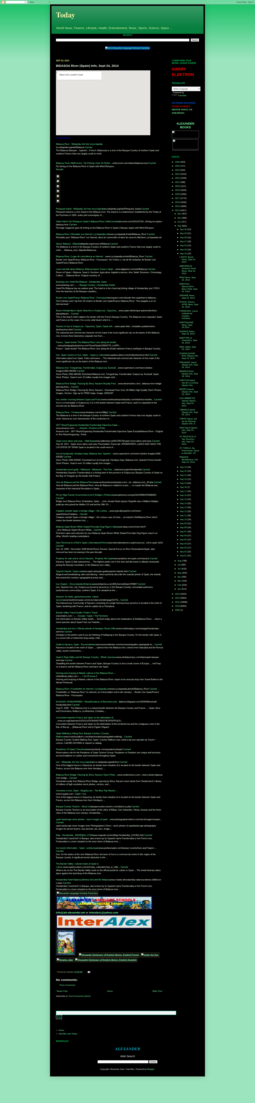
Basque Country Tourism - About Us (73, 806)
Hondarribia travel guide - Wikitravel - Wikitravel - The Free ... (85, 469)
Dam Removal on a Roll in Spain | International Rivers (82, 542)
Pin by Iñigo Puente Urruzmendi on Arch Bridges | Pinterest (84, 495)
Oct (179, 222)
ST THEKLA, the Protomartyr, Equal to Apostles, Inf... (189, 450)
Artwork (83, 428)
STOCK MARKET (181, 106)
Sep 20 (183, 479)
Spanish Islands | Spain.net (69, 571)
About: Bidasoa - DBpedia (68, 243)
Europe (81, 616)
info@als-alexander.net (71, 912)
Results (59, 169)
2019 (177, 190)
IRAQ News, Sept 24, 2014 (187, 278)
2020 (177, 186)
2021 (177, 182)
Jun (180, 569)
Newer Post (62, 991)
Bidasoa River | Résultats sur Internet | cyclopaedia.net (82, 234)
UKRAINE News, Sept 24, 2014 (187, 296)
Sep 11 (183, 515)
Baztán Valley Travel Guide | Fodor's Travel (76, 612)
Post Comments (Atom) (80, 996)
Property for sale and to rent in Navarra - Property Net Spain (84, 558)
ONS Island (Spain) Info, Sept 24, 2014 (188, 430)
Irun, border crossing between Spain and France (79, 399)
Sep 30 (183, 229)
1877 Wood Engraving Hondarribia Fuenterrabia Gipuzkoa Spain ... (88, 425)
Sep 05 (183, 539)
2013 (177, 594)
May (180, 573)
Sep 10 (183, 519)
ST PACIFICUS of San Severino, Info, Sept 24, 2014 (187, 440)
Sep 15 (183, 499)
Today (65, 14)
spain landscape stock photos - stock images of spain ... (83, 819)
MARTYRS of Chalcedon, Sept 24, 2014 (188, 340)
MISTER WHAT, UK (182, 109)
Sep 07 (183, 531)
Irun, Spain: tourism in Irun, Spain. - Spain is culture (80, 355)
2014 (177, 210)
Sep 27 (183, 241)
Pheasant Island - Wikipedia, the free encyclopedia (80, 209)
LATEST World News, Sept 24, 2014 (187, 259)
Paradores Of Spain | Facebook (71, 749)
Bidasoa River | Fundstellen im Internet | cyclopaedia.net (83, 689)
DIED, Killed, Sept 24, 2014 (187, 348)
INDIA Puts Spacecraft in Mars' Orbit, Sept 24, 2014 (188, 287)
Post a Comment (67, 985)
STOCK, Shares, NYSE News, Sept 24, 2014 (188, 304)
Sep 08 (183, 527)
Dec (180, 214)
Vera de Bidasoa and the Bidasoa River (75, 482)
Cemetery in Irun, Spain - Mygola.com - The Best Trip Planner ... (87, 790)
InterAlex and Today (68, 1034)
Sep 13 (183, 507)
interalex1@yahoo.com (103, 912)
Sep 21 (183, 475)
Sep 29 (183, 233)
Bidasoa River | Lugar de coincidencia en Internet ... (80, 256)
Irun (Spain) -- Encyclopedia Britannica (74, 584)
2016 (177, 202)
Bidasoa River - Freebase (68, 412)
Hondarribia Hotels (106, 285)
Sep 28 (183, 237)
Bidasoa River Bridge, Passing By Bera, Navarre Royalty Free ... (87, 383)
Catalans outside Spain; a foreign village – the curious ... (82, 511)
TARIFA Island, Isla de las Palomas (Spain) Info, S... (188, 421)
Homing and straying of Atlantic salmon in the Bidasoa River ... (86, 673)
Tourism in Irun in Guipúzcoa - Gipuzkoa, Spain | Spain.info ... (85, 326)
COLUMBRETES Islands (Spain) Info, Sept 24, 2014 (187, 402)
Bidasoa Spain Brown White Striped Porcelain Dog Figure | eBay (87, 526)
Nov (180, 218)
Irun (84, 794)
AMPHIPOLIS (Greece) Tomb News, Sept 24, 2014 (187, 270)
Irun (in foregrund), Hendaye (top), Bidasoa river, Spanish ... (84, 453)
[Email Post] (88, 972)
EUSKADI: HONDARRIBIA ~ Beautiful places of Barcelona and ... (87, 701)
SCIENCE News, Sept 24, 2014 (187, 332)
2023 (177, 174)
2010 (177, 606)
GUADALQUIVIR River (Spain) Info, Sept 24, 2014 (189, 356)
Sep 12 (183, 511)
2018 (177, 194)
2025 (177, 166)
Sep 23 (183, 467)
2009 (177, 610)
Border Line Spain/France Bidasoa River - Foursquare (82, 297)
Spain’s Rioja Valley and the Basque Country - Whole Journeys (86, 657)
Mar (180, 581)
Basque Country (87, 285)
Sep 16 (183, 495)
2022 (177, 178)
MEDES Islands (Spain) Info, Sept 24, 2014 (188, 391)
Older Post (157, 991)
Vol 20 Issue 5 (90, 676)
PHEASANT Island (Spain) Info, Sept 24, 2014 (188, 365)
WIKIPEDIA (178, 113)
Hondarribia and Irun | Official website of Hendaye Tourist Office (86, 628)
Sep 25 (183, 249)
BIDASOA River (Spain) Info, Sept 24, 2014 (188, 373)
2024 (177, 170)
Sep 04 (183, 543)
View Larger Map (63, 138)
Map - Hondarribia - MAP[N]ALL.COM (74, 835)
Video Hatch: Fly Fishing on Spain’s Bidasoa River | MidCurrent (86, 221)
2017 (177, 198)
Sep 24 (183, 253)
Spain (90, 616)
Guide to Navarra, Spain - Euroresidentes (76, 644)
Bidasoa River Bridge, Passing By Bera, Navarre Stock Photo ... (86, 775)
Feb (180, 585)
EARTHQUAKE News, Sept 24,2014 (186, 325)
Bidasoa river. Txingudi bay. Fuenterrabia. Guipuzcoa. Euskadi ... (87, 367)
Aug (180, 561)
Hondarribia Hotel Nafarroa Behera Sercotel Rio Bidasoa (83, 879)
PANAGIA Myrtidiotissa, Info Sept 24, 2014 (188, 459)
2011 (177, 602)
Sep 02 (183, 551)
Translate (182, 95)
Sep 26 (183, 245)
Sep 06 (183, 535)
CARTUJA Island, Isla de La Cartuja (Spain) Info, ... (188, 382)
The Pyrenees (101, 616)
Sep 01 (183, 555)
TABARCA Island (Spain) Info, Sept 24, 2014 (188, 412)
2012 (177, 598)
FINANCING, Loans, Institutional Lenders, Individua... (188, 314)
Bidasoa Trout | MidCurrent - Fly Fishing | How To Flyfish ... (84, 163)
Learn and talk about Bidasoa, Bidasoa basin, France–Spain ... (86, 269)
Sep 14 (183, 503)
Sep (180, 226)
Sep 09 (183, 523)
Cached (88, 147)
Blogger (150, 1069)
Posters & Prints (97, 428)
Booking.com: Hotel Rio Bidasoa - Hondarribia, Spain (81, 282)
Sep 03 (183, 547)
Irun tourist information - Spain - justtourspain (77, 848)
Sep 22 (183, 471)
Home (110, 991)
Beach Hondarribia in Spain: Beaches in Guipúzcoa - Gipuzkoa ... (87, 310)
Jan (180, 589)
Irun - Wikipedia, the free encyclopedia (74, 762)
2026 (177, 162)
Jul (179, 565)
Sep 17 (183, 491)
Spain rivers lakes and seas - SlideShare (75, 441)
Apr (179, 577)
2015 (177, 206)
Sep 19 (183, 483)
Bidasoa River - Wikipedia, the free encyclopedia (79, 144)
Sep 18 (183, 487)
